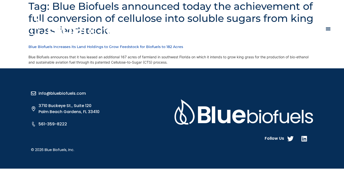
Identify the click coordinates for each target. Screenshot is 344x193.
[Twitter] (290, 138)
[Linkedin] (304, 138)
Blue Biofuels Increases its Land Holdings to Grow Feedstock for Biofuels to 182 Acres (105, 46)
